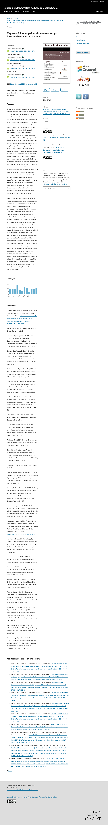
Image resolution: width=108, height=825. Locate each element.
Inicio (8, 18)
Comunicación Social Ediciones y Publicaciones (22, 790)
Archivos (26, 11)
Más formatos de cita (51, 188)
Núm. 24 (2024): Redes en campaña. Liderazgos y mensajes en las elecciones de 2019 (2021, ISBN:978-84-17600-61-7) (35, 22)
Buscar (100, 11)
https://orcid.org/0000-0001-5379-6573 (22, 77)
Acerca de (7, 11)
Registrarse (94, 1)
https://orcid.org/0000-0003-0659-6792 (22, 51)
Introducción (55, 724)
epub (55, 90)
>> (11, 771)
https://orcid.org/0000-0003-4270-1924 (22, 60)
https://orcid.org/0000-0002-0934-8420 (22, 68)
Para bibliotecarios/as (82, 43)
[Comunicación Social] (88, 24)
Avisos (34, 11)
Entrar (102, 1)
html (64, 90)
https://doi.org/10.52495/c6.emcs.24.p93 (23, 84)
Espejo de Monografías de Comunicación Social (31, 7)
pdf (47, 90)
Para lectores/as (81, 37)
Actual (17, 11)
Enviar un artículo (82, 52)
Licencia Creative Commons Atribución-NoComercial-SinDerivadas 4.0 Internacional (54, 150)
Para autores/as (80, 40)
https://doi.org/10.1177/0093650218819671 (21, 534)
